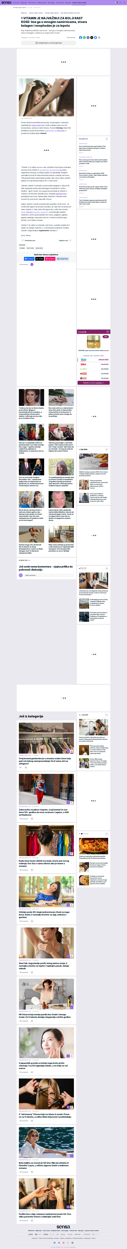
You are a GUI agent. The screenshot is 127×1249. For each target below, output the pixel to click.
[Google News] (72, 1243)
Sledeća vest (63, 240)
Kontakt (56, 1238)
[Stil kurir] (57, 1234)
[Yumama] (86, 1234)
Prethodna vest (30, 240)
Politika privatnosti (78, 1238)
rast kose (30, 248)
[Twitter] (59, 1243)
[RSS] (68, 1243)
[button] (71, 37)
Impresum (34, 1238)
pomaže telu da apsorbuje (53, 170)
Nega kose (39, 248)
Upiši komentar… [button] (30, 575)
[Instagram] (63, 1243)
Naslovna (24, 13)
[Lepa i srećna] (70, 1234)
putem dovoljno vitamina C (34, 212)
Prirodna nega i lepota (52, 13)
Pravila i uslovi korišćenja (46, 1238)
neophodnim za (54, 131)
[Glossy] (63, 1234)
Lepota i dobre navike (36, 13)
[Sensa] (6, 2)
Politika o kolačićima (65, 1238)
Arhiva (93, 1238)
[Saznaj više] (106, 449)
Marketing (87, 1238)
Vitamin (22, 248)
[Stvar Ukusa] (95, 1234)
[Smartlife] (77, 1234)
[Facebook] (54, 1243)
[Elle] (52, 1234)
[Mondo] (38, 1234)
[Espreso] (46, 1234)
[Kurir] (31, 1234)
